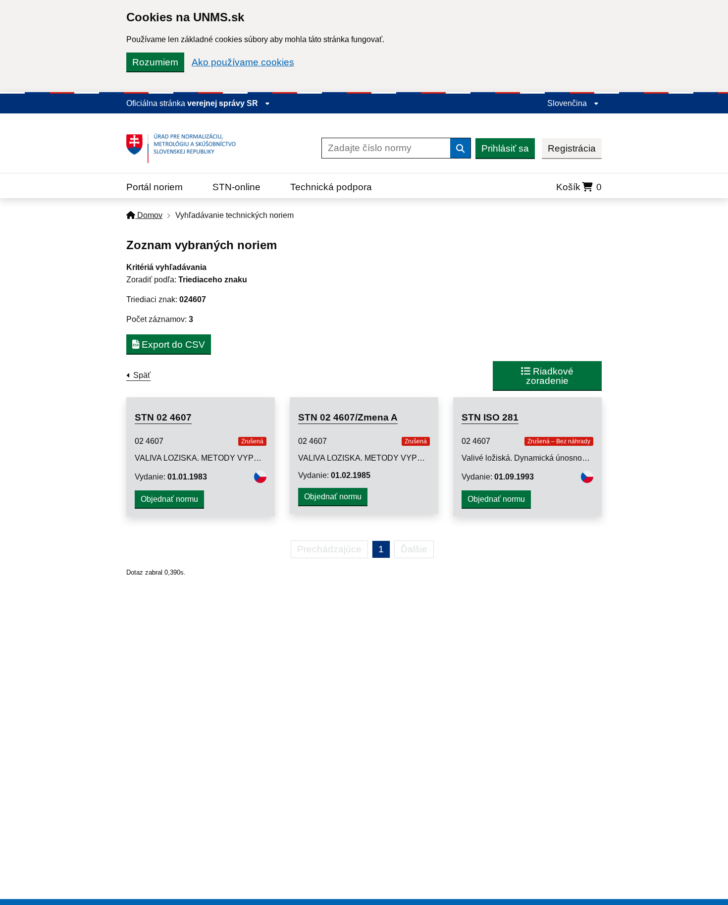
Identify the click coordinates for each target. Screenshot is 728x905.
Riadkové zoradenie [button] (549, 376)
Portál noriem (154, 187)
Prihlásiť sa (505, 148)
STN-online (236, 187)
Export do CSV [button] (172, 344)
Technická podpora (331, 187)
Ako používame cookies (243, 62)
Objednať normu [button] (169, 499)
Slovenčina (568, 103)
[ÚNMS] (184, 148)
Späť (142, 375)
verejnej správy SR (223, 103)
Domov (148, 215)
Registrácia (572, 148)
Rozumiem (155, 62)
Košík (579, 187)
